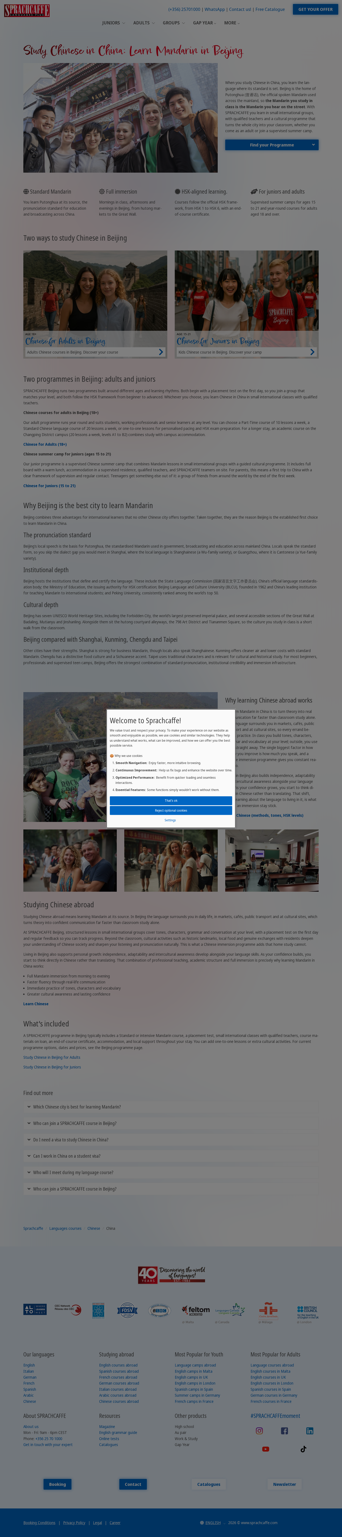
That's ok (171, 800)
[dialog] (171, 768)
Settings (170, 820)
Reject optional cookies (171, 810)
